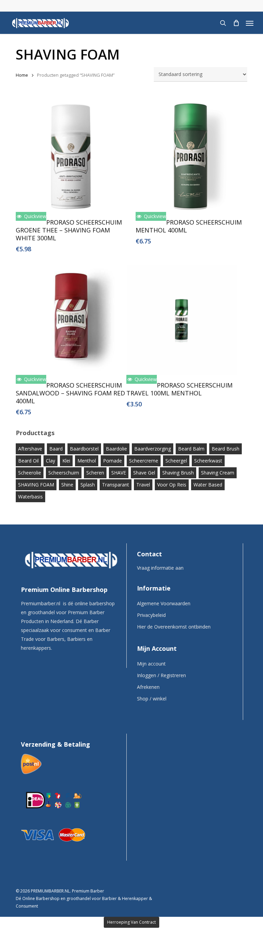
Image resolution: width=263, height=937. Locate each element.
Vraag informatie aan (160, 568)
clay (50, 460)
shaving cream (217, 472)
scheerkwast (208, 460)
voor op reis (171, 484)
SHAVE (118, 472)
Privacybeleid (151, 615)
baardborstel (84, 448)
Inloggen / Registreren (161, 675)
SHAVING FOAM (36, 484)
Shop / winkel (151, 698)
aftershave (30, 448)
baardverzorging (152, 448)
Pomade (112, 460)
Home (22, 75)
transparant (115, 484)
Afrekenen (148, 687)
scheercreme (143, 460)
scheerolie (29, 472)
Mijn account (151, 663)
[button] (249, 23)
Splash (87, 484)
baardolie (116, 448)
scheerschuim (63, 472)
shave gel (144, 472)
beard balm (191, 448)
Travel (143, 484)
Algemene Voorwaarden (163, 603)
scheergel (176, 460)
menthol (86, 460)
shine (67, 484)
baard (56, 448)
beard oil (28, 460)
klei (66, 460)
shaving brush (178, 472)
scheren (95, 472)
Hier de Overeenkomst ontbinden (174, 626)
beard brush (225, 448)
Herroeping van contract (131, 922)
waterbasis (30, 496)
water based (207, 484)
